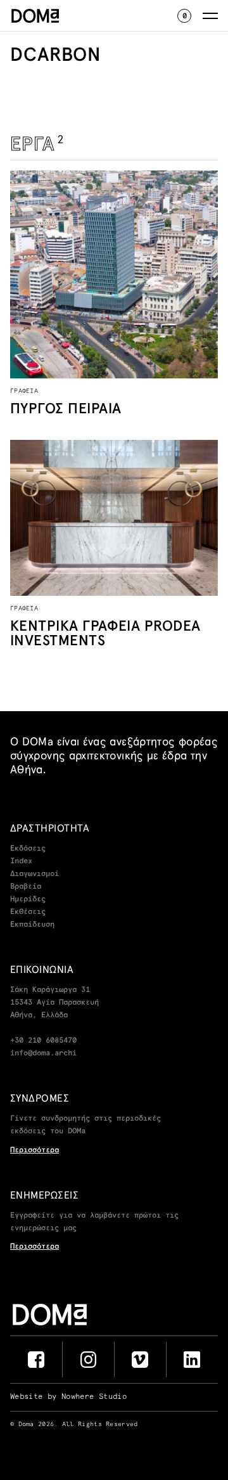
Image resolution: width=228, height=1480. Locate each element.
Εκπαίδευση (32, 925)
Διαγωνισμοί (34, 874)
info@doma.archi (43, 1053)
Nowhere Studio (94, 1397)
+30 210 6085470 (43, 1041)
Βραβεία (25, 887)
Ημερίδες (28, 899)
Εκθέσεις (28, 912)
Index (21, 861)
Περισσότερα (34, 1150)
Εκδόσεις (28, 849)
